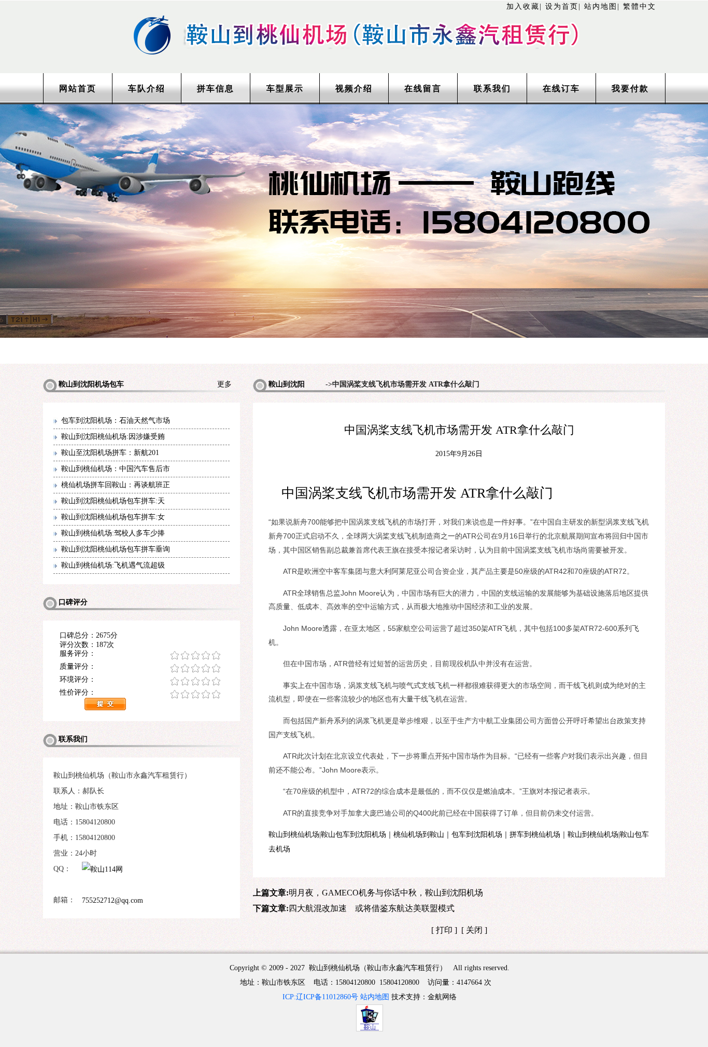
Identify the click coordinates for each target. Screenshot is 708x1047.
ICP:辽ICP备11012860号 (320, 997)
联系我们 (492, 88)
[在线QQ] (132, 884)
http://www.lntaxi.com (354, 22)
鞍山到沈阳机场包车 (279, 386)
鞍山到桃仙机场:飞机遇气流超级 (113, 565)
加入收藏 (523, 6)
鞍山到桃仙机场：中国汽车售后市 (115, 469)
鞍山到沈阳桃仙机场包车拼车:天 (113, 501)
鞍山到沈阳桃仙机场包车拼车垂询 (115, 549)
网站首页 (77, 88)
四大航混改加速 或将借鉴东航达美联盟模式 (372, 908)
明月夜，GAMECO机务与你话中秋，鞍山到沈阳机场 (386, 892)
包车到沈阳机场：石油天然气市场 (115, 420)
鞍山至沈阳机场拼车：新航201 (110, 453)
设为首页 (561, 6)
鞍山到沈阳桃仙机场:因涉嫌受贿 (113, 436)
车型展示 (285, 88)
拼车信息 (215, 88)
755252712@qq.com (112, 900)
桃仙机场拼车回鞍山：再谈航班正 (115, 485)
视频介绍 (354, 88)
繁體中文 (639, 6)
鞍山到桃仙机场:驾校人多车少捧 (113, 533)
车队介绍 (146, 88)
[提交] (157, 704)
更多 (228, 384)
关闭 (474, 930)
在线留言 (423, 88)
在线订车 (561, 88)
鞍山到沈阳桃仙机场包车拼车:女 (113, 517)
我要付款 (630, 88)
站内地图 (600, 6)
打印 (444, 930)
